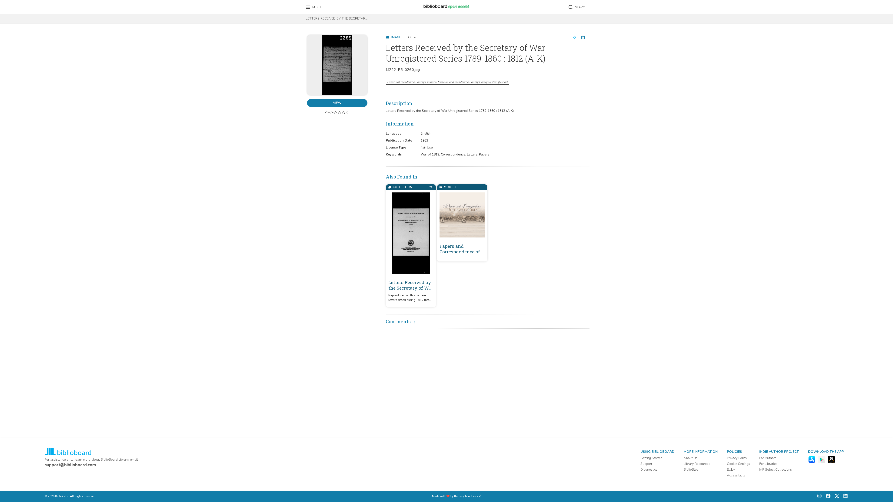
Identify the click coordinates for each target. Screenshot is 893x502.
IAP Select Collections (775, 469)
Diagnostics (648, 469)
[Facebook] (827, 496)
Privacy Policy (737, 458)
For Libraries (768, 464)
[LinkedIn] (844, 496)
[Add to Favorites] (430, 187)
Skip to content (24, 5)
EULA (731, 469)
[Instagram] (819, 496)
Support (646, 464)
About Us (690, 458)
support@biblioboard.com (70, 465)
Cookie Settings (738, 464)
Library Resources (697, 464)
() (447, 82)
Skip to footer (23, 5)
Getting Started (651, 458)
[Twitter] (835, 496)
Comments (398, 321)
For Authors (767, 458)
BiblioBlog (691, 469)
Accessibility (736, 475)
